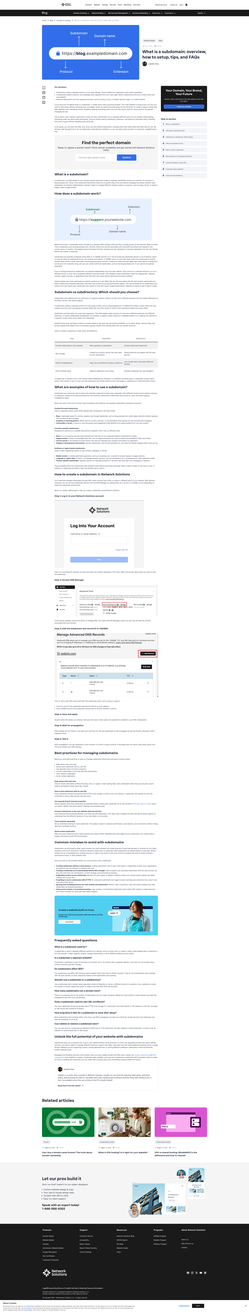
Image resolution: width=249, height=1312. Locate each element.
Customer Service (86, 1236)
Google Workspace (50, 1252)
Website (97, 5)
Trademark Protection (51, 1260)
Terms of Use (63, 1288)
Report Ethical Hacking (88, 1248)
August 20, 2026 (49, 1148)
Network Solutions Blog (125, 1236)
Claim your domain (184, 107)
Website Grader (122, 1248)
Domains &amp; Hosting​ (107, 1142)
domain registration (142, 1055)
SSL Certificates (49, 1256)
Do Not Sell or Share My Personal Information (86, 1288)
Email (120, 5)
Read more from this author (69, 1086)
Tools (119, 1252)
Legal (45, 1288)
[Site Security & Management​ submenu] (129, 13)
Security (113, 5)
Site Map (120, 1244)
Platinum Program (160, 1244)
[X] (43, 92)
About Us (184, 1240)
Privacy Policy (52, 1288)
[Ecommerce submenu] (175, 13)
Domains (88, 5)
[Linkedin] (43, 97)
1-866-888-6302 (53, 1208)
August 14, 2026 (106, 1148)
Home (44, 20)
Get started (69, 922)
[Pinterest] (43, 102)
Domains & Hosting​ (64, 20)
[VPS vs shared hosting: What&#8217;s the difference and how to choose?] (181, 1122)
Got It (198, 1306)
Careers (184, 1247)
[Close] (246, 1306)
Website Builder (48, 1240)
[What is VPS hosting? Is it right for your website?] (124, 1122)
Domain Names (48, 1236)
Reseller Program (160, 1240)
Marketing (127, 5)
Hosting (105, 5)
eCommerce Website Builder (53, 1248)
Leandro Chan (153, 64)
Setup (160, 40)
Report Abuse (85, 1244)
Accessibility (84, 1240)
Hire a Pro (136, 5)
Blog (51, 20)
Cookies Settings (184, 1306)
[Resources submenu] (162, 13)
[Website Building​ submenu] (105, 13)
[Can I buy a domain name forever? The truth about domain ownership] (68, 1122)
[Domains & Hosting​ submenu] (88, 13)
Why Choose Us (187, 1244)
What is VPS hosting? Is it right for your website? (123, 1152)
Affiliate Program (160, 1236)
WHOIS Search (122, 1240)
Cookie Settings (85, 1252)
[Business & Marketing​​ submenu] (149, 13)
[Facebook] (43, 87)
